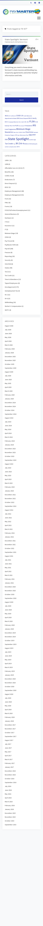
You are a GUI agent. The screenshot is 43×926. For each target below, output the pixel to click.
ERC (25, 122)
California (13, 116)
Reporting (8, 256)
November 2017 (10, 729)
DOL (29, 118)
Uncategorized (10, 287)
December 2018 (10, 679)
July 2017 (8, 744)
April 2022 (8, 525)
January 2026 (9, 353)
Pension (7, 252)
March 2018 (8, 713)
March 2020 (8, 621)
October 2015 (9, 821)
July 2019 (8, 652)
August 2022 (9, 510)
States (7, 268)
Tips (14, 144)
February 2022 (10, 533)
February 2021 (10, 579)
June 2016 (8, 790)
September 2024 (10, 414)
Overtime (29, 132)
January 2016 (9, 809)
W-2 (18, 143)
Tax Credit (9, 143)
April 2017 (8, 756)
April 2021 (8, 571)
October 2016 (9, 779)
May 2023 (8, 475)
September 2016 (10, 782)
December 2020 (10, 587)
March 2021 (8, 575)
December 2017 (10, 725)
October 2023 (9, 456)
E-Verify (34, 118)
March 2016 (8, 802)
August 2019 (9, 648)
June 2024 (8, 426)
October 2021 (9, 548)
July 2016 (8, 786)
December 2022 (10, 495)
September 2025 (10, 368)
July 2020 (8, 606)
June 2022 (8, 518)
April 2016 (8, 798)
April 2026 (8, 341)
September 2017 (10, 736)
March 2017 (8, 759)
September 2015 (10, 825)
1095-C (7, 160)
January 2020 (9, 629)
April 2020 (8, 617)
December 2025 (10, 357)
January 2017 (9, 767)
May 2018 (8, 706)
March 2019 (8, 667)
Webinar (26, 144)
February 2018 (10, 717)
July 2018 (8, 698)
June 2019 (8, 656)
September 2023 (10, 460)
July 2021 (8, 560)
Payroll (7, 249)
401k (6, 116)
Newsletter (9, 132)
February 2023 (10, 487)
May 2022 (8, 522)
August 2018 (9, 694)
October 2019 (9, 640)
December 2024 (10, 403)
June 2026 (8, 333)
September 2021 (10, 552)
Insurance (29, 126)
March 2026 (8, 345)
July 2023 (8, 468)
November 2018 (10, 683)
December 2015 (10, 813)
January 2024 (9, 445)
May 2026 (8, 337)
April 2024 (8, 433)
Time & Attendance (11, 279)
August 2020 (9, 602)
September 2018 (10, 690)
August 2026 (9, 326)
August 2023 (9, 464)
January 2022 (9, 537)
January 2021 (9, 583)
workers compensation (11, 147)
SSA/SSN (8, 264)
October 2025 (9, 364)
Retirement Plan (24, 135)
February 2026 (10, 349)
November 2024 (10, 406)
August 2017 (9, 740)
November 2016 (10, 775)
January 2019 (9, 675)
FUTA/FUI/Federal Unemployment (16, 210)
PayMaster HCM (10, 245)
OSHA (23, 132)
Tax (6, 272)
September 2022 (10, 506)
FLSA (32, 121)
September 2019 (10, 644)
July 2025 (8, 376)
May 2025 (8, 383)
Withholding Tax (33, 144)
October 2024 (9, 410)
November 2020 (10, 591)
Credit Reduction (27, 116)
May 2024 (8, 429)
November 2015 (10, 817)
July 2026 (8, 330)
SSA (6, 139)
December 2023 (10, 449)
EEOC (6, 122)
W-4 (22, 143)
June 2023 (8, 472)
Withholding (9, 302)
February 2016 (10, 805)
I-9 (25, 126)
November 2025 (10, 360)
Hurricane (21, 126)
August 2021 (9, 556)
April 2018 (8, 710)
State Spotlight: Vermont (16, 39)
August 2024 (9, 418)
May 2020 (8, 614)
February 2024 (10, 441)
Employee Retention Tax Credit (16, 122)
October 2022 (9, 502)
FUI (14, 126)
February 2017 (10, 763)
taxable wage (32, 139)
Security (8, 260)
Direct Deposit (24, 118)
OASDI (20, 132)
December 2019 (10, 633)
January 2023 (9, 491)
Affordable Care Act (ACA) (13, 168)
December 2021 (10, 541)
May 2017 (8, 752)
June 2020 (8, 610)
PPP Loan (17, 135)
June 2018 (8, 702)
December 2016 (10, 771)
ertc (28, 122)
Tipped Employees (11, 283)
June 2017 (8, 748)
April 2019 (8, 663)
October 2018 (9, 686)
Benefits (8, 172)
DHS (18, 118)
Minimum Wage (23, 129)
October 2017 (9, 733)
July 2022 (8, 514)
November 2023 (10, 452)
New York (15, 132)
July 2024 (8, 422)
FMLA (11, 126)
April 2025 (8, 387)
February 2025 (10, 395)
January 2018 (9, 721)
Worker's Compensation (13, 306)
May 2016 (8, 794)
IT (5, 229)
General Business (11, 214)
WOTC (18, 147)
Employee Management (13, 191)
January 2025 (9, 399)
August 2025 (9, 372)
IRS (34, 125)
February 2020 (10, 625)
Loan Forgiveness (10, 129)
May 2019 (8, 660)
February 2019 (10, 671)
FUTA (16, 126)
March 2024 (8, 437)
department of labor (11, 118)
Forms (7, 206)
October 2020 (9, 594)
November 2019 (10, 637)
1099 (6, 164)
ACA (9, 116)
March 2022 (8, 529)
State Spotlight (18, 139)
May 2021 (8, 568)
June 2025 (8, 380)
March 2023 (8, 483)
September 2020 (10, 598)
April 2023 (8, 479)
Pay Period (8, 241)
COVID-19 (19, 116)
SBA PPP (32, 135)
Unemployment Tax (11, 291)
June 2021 (8, 564)
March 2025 (8, 391)
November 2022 (10, 498)
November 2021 (10, 545)
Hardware (8, 218)
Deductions (9, 180)
